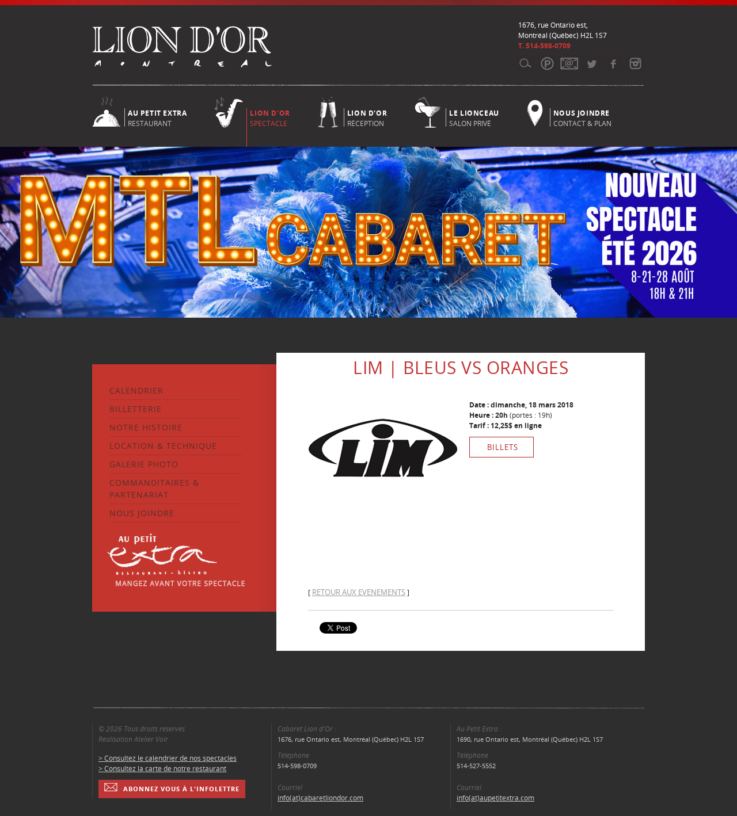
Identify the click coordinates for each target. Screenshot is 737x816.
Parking (547, 63)
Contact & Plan (582, 117)
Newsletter (569, 63)
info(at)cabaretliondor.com (320, 798)
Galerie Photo (143, 464)
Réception (367, 117)
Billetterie (135, 408)
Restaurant (157, 117)
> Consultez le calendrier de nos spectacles (167, 758)
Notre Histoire (146, 427)
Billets (502, 447)
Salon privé (474, 117)
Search (525, 63)
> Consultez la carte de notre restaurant (162, 768)
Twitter (591, 63)
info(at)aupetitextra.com (495, 798)
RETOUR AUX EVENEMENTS (358, 592)
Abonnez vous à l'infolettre (181, 788)
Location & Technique (163, 445)
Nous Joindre (141, 513)
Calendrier (136, 390)
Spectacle (270, 118)
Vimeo (613, 63)
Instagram (635, 63)
